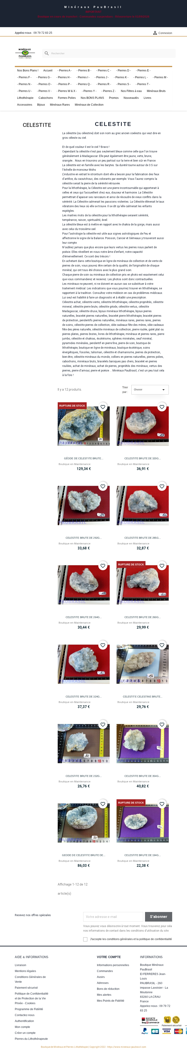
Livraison (20, 965)
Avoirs (101, 977)
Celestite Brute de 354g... (143, 776)
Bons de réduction (108, 988)
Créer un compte (25, 1033)
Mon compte (22, 1027)
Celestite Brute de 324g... (84, 696)
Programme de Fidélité (29, 1009)
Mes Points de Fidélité (110, 1000)
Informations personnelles (113, 965)
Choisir (150, 389)
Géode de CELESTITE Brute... (83, 458)
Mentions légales (25, 971)
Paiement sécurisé (26, 987)
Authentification (24, 1021)
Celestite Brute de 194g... (143, 855)
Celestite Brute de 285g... (143, 537)
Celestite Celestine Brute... (143, 696)
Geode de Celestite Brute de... (83, 855)
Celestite (37, 125)
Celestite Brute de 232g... (84, 776)
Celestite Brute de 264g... (84, 617)
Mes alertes (104, 994)
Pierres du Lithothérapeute (31, 1038)
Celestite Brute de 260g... (143, 617)
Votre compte (109, 957)
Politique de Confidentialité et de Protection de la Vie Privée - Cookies (31, 998)
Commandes (105, 971)
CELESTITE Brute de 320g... (143, 458)
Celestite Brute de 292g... (84, 537)
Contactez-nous (24, 1015)
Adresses (103, 983)
